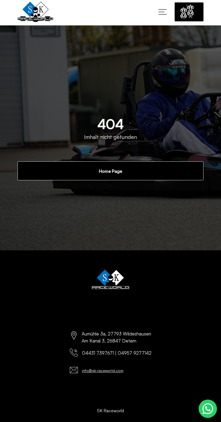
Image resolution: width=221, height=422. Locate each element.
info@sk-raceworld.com (102, 370)
